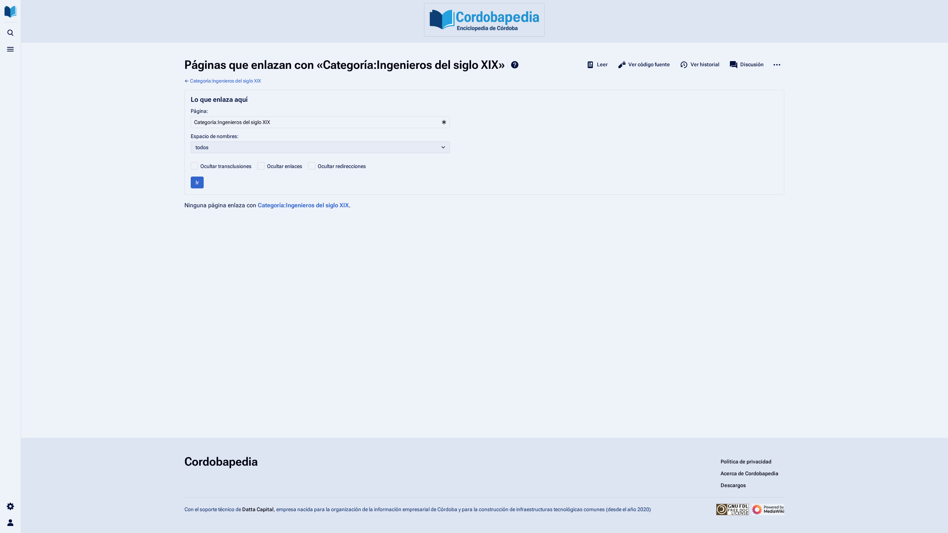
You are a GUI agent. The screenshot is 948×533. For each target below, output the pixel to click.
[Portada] (484, 20)
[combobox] (320, 122)
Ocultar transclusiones (225, 166)
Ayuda (514, 64)
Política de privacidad (746, 462)
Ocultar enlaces (284, 166)
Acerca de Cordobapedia (749, 473)
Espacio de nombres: (214, 136)
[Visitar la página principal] (10, 11)
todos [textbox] (202, 147)
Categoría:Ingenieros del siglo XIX (225, 81)
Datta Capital (258, 509)
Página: (199, 111)
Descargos (733, 485)
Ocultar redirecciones (342, 166)
